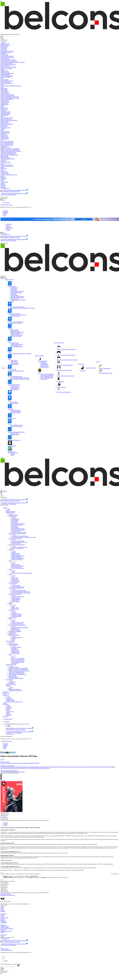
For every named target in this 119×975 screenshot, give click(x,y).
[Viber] (9, 752)
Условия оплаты (4, 926)
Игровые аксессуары (14, 667)
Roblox (13, 606)
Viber (4, 214)
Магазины (3, 924)
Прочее (10, 688)
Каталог (8, 510)
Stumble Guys (37, 768)
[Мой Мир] (5, 752)
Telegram (5, 213)
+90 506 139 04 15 (5, 948)
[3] (59, 776)
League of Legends (16, 585)
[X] (7, 752)
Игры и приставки (13, 643)
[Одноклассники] (3, 752)
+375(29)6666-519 (5, 188)
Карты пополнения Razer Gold (19, 590)
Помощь (2, 932)
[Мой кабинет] (1, 492)
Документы (3, 921)
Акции (2, 907)
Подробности (4, 816)
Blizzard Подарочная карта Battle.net (20, 627)
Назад (8, 508)
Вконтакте (5, 210)
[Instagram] (4, 957)
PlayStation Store (15, 518)
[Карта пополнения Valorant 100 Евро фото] (12, 811)
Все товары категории (6, 893)
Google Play (14, 612)
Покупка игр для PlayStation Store (19, 547)
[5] (59, 779)
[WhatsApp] (11, 752)
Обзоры (2, 936)
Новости (3, 915)
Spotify (13, 571)
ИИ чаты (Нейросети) (17, 637)
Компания (8, 706)
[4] (59, 778)
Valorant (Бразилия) (13, 771)
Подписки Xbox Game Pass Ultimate (20, 536)
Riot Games (3, 780)
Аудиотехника (12, 681)
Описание (5, 822)
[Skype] (13, 752)
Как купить (8, 698)
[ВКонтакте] (1, 752)
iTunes (13, 576)
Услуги (2, 908)
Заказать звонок (9, 734)
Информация (4, 922)
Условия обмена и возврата (7, 928)
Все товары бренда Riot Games (8, 895)
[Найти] (2, 37)
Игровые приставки (16, 647)
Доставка (5, 825)
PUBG (13, 621)
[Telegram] (15, 752)
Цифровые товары (13, 515)
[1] (59, 774)
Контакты (3, 920)
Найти (2, 968)
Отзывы (5, 824)
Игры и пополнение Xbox (18, 541)
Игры (13, 657)
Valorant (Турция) (5, 771)
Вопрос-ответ (4, 934)
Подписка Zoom (104, 766)
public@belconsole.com (7, 204)
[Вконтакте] (3, 956)
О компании (3, 913)
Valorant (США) (21, 771)
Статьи (2, 916)
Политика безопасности (6, 931)
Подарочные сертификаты (19, 768)
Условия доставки (5, 927)
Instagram (5, 212)
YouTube (90, 766)
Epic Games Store (30, 768)
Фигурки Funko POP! (31, 763)
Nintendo (14, 552)
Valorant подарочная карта (18, 596)
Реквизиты (3, 929)
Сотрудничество (4, 917)
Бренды (2, 910)
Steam (13, 563)
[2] (59, 775)
